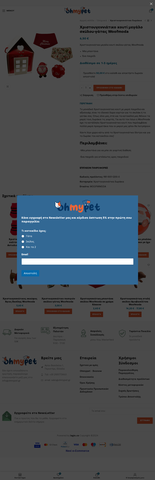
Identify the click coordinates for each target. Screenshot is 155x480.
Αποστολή (30, 273)
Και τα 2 (31, 247)
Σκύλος (30, 241)
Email (25, 254)
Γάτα (29, 236)
